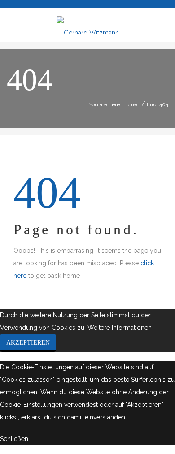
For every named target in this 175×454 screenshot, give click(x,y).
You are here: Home (113, 104)
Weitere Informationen (120, 327)
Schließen (14, 438)
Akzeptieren (28, 342)
